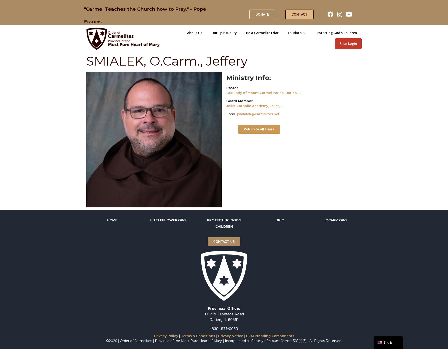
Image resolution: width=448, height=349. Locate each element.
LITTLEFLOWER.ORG (168, 220)
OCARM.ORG (336, 220)
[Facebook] (330, 14)
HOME (112, 220)
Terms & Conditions (198, 336)
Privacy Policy (166, 336)
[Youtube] (348, 14)
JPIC (280, 220)
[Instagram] (339, 14)
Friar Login (348, 43)
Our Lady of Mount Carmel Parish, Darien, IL (263, 93)
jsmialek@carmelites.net (258, 114)
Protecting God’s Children (336, 33)
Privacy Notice (230, 336)
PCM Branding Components (270, 336)
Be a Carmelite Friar (262, 33)
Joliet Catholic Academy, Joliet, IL (255, 106)
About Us (194, 33)
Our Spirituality (224, 33)
